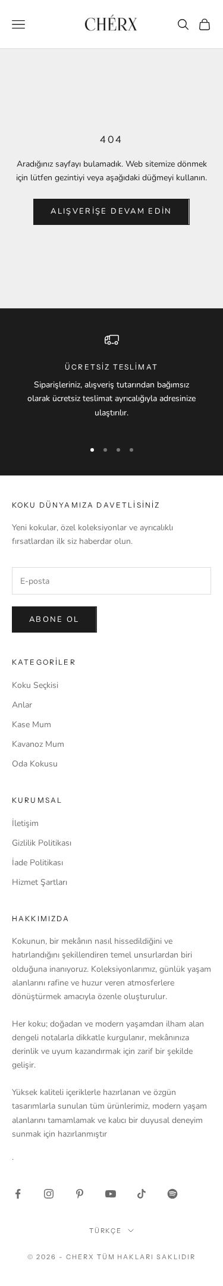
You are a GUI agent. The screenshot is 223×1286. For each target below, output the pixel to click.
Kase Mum (31, 724)
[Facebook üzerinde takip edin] (18, 1194)
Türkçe (106, 1230)
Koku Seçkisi (35, 685)
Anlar (22, 705)
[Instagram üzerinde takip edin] (49, 1194)
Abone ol (54, 619)
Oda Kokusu (35, 763)
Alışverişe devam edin (111, 211)
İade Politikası (37, 862)
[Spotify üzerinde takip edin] (172, 1194)
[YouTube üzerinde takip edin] (111, 1194)
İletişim (25, 823)
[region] (111, 381)
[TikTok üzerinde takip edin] (141, 1194)
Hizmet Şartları (39, 882)
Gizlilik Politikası (41, 843)
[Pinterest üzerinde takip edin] (80, 1194)
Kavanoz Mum (38, 744)
